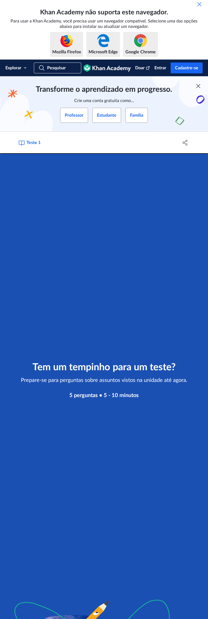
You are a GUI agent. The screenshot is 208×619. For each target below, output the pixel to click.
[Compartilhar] (185, 142)
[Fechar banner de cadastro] (198, 86)
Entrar (160, 68)
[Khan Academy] (107, 68)
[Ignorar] (199, 4)
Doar (140, 68)
